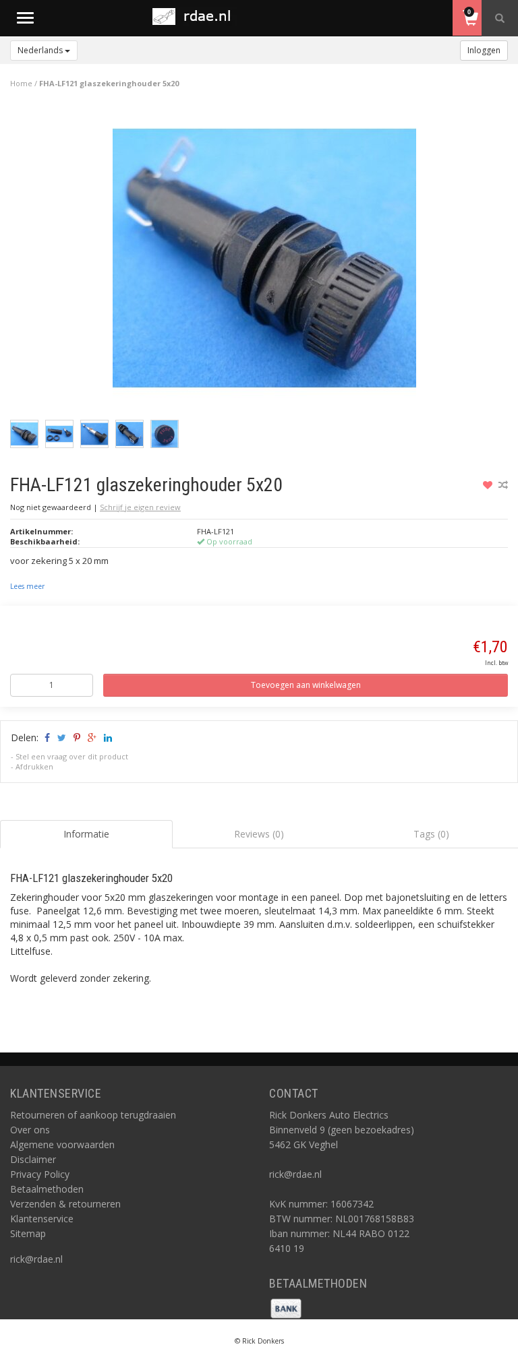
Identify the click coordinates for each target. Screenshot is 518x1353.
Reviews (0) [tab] (259, 833)
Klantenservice (42, 1218)
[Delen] (46, 737)
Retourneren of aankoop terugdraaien (93, 1114)
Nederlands (41, 50)
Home (21, 83)
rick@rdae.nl (36, 1259)
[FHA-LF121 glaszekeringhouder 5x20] (264, 261)
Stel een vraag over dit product (72, 756)
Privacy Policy (39, 1174)
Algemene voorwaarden (62, 1144)
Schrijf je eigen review (140, 507)
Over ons (30, 1129)
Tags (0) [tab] (431, 833)
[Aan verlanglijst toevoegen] (489, 484)
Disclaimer (33, 1159)
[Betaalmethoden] (286, 1307)
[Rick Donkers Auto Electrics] (195, 16)
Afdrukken (34, 766)
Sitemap (28, 1233)
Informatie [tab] (86, 833)
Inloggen (483, 50)
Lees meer (27, 586)
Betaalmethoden (47, 1189)
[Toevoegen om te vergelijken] (503, 484)
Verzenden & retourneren (65, 1203)
